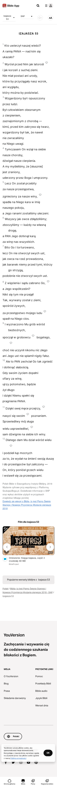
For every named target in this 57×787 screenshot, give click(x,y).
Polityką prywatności (18, 758)
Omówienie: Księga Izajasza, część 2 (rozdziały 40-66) (27, 559)
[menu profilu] (48, 6)
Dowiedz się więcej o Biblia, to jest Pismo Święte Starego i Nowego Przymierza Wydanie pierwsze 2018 (27, 505)
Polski (5, 588)
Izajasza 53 (7, 17)
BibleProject (14, 564)
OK (48, 753)
